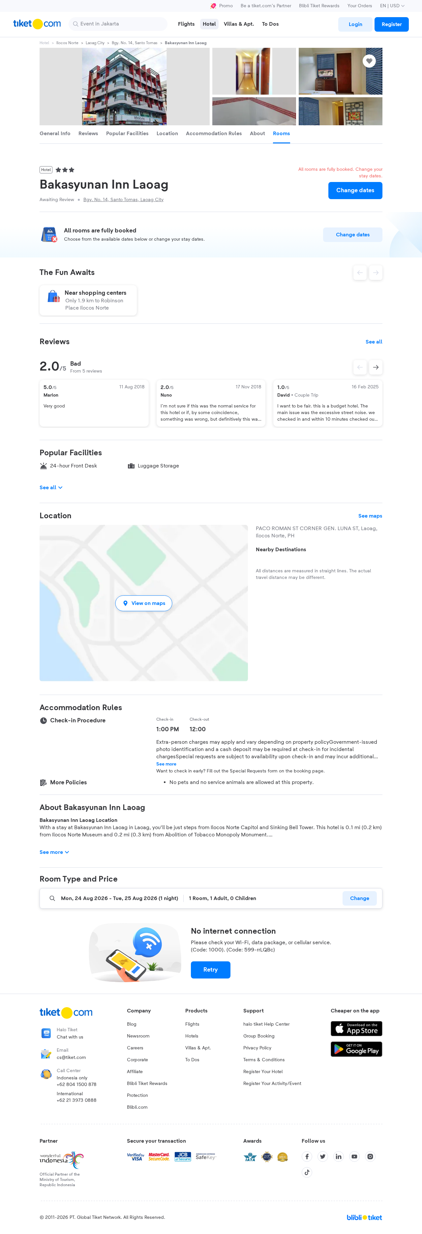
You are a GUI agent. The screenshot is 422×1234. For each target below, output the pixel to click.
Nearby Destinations (281, 549)
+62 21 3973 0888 (77, 1100)
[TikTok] (307, 1172)
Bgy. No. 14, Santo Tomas (135, 42)
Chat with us (70, 1037)
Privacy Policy (257, 1048)
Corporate (137, 1060)
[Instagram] (370, 1156)
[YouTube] (354, 1156)
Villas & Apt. (198, 1048)
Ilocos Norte (67, 42)
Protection (137, 1096)
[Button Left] (360, 367)
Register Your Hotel (263, 1072)
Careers (135, 1048)
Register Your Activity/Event (272, 1084)
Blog (131, 1024)
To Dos (192, 1060)
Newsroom (138, 1036)
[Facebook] (307, 1156)
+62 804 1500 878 (77, 1085)
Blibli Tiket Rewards (319, 6)
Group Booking (259, 1036)
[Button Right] (375, 367)
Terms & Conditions (264, 1060)
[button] (144, 603)
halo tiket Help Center (266, 1024)
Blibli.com (137, 1107)
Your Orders (359, 6)
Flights (192, 1024)
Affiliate (135, 1072)
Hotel (44, 42)
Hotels (191, 1036)
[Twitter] (322, 1156)
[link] (355, 24)
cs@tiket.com (71, 1058)
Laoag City (95, 42)
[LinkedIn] (338, 1156)
